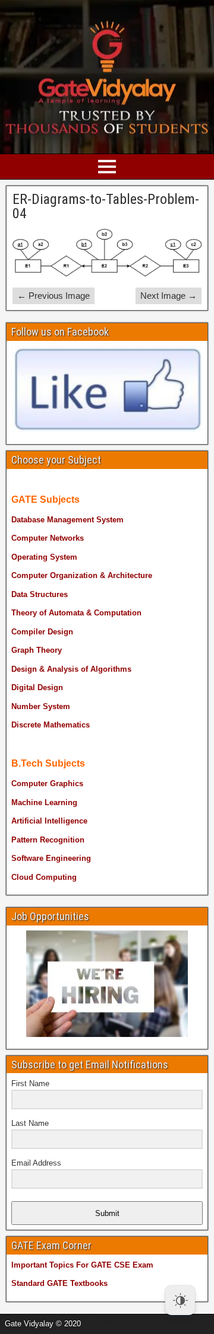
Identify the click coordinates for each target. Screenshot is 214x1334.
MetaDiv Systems (173, 1320)
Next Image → (168, 296)
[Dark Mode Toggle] (180, 1300)
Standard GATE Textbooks (59, 1283)
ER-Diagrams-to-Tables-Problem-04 (105, 206)
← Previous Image (53, 296)
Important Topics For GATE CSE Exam (82, 1264)
